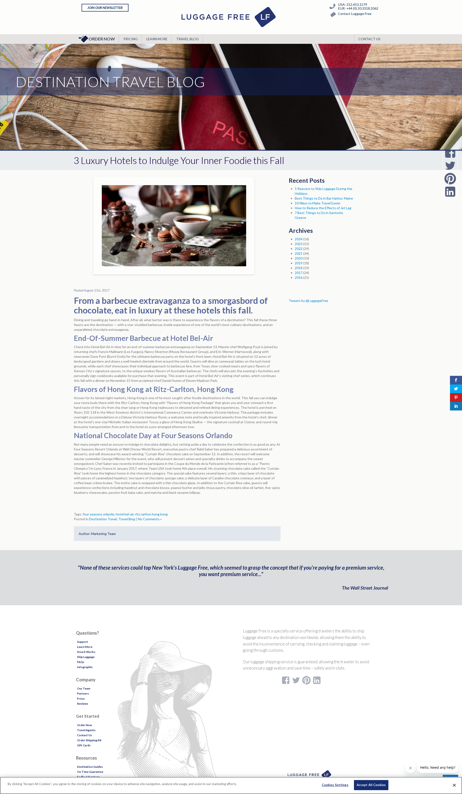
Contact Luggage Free (355, 14)
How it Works (86, 652)
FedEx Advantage (88, 777)
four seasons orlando (98, 514)
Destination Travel (103, 519)
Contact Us (369, 39)
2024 (298, 239)
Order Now (102, 38)
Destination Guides (90, 766)
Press (81, 698)
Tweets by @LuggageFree (308, 301)
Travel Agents (86, 730)
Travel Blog (187, 39)
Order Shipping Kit (89, 740)
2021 (298, 253)
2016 (298, 277)
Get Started (87, 716)
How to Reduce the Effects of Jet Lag (323, 208)
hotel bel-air (125, 514)
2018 (298, 268)
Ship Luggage (86, 657)
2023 (298, 244)
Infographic (85, 667)
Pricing (130, 39)
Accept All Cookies (371, 785)
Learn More (156, 39)
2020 (298, 258)
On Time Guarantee (90, 772)
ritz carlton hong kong (151, 514)
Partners (83, 693)
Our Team (83, 688)
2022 (298, 249)
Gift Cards (83, 745)
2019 (298, 263)
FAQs (80, 662)
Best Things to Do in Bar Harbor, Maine (324, 198)
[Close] (454, 785)
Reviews (82, 703)
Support (82, 642)
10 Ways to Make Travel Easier (317, 203)
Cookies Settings (335, 785)
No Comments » (150, 519)
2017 (298, 273)
